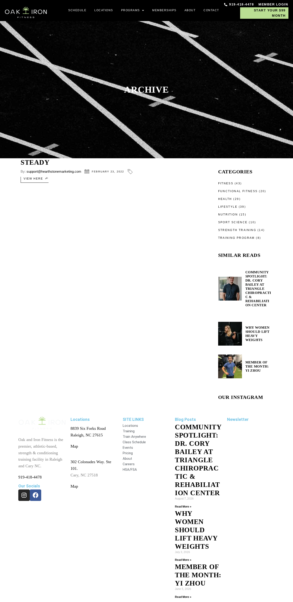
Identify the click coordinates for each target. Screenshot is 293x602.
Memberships (164, 10)
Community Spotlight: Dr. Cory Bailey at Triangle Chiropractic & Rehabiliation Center (198, 460)
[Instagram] (24, 495)
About (190, 10)
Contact (211, 10)
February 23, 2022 (108, 171)
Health (225, 199)
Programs (130, 10)
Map (74, 446)
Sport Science (233, 222)
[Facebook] (35, 495)
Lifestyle (228, 206)
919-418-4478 (30, 477)
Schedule (77, 10)
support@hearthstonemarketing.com (54, 171)
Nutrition (228, 214)
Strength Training (237, 230)
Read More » (183, 506)
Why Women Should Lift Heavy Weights (196, 530)
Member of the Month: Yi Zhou (198, 575)
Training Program (236, 237)
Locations (103, 10)
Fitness (225, 183)
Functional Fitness (238, 191)
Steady (35, 162)
